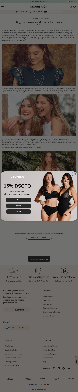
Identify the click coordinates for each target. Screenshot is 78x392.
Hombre (18, 206)
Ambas (18, 211)
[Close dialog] (74, 174)
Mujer (19, 200)
